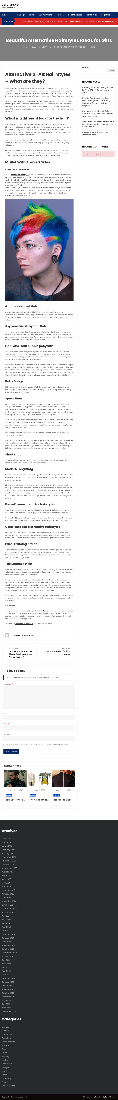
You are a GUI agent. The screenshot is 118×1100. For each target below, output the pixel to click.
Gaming (5, 1056)
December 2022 (9, 985)
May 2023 (6, 967)
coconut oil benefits (24, 623)
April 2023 (6, 971)
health (5, 1060)
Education (6, 1038)
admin (31, 635)
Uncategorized (8, 1086)
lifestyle (5, 1067)
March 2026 (7, 846)
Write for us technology (48, 611)
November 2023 (9, 945)
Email (6, 724)
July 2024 (6, 916)
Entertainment (45, 15)
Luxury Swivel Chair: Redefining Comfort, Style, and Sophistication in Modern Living (98, 114)
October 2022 (8, 993)
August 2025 (7, 872)
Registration (107, 15)
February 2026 (8, 850)
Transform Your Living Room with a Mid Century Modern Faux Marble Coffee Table (98, 124)
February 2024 (8, 934)
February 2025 (8, 890)
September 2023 (9, 952)
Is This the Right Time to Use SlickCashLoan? (95, 133)
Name (6, 713)
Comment (8, 684)
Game (4, 1052)
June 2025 (6, 879)
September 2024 (9, 908)
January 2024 (8, 938)
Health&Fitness (75, 15)
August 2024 (7, 912)
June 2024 (6, 919)
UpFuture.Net (10, 5)
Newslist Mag (89, 1097)
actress (5, 1027)
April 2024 (6, 927)
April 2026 (6, 842)
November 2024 (9, 901)
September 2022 (9, 996)
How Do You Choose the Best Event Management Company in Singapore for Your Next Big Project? (97, 102)
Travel (4, 1082)
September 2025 (9, 868)
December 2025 (9, 857)
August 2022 (7, 1000)
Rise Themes (110, 1097)
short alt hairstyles (20, 175)
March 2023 (7, 974)
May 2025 (6, 883)
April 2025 (6, 886)
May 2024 (6, 923)
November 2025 (9, 861)
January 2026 (8, 853)
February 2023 (8, 978)
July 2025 (6, 875)
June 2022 (6, 1007)
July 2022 (6, 1004)
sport (4, 1074)
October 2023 (8, 949)
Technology (19, 15)
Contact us (92, 15)
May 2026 (6, 838)
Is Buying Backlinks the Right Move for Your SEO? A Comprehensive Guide (52, 21)
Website (6, 734)
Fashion (60, 15)
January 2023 (8, 982)
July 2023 (6, 960)
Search (85, 67)
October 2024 (8, 905)
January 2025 (8, 894)
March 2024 (7, 930)
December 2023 (9, 941)
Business (6, 15)
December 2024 (9, 897)
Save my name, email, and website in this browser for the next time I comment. (37, 745)
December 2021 (9, 1011)
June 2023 (6, 963)
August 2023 (7, 956)
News (31, 15)
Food (4, 1049)
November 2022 (9, 989)
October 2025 (8, 864)
